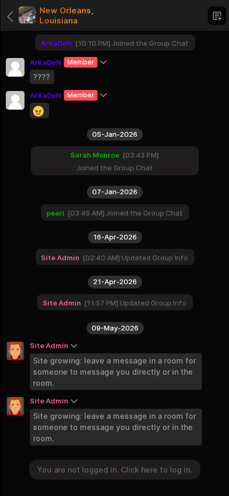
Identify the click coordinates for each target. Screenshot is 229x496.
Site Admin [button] (49, 400)
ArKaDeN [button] (45, 95)
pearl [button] (55, 213)
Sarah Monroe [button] (94, 155)
